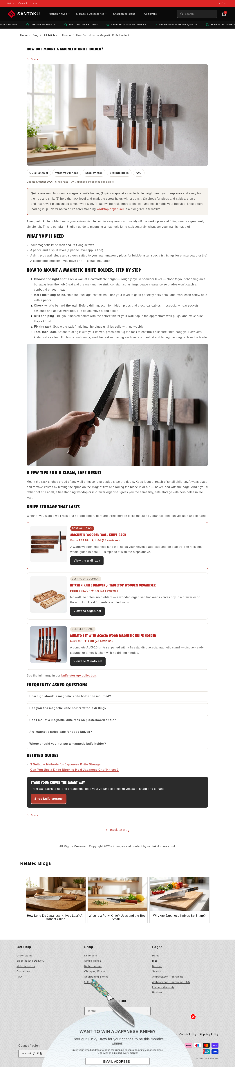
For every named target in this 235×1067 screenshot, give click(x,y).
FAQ (139, 172)
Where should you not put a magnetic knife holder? (67, 743)
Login (33, 3)
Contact (22, 3)
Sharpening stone (124, 13)
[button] (197, 14)
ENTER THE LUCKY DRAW (117, 1055)
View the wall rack (87, 560)
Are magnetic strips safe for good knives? (60, 731)
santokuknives (211, 1058)
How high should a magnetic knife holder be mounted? (70, 696)
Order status (24, 955)
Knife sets (90, 955)
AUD (220, 3)
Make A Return (26, 966)
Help (9, 3)
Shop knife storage (48, 798)
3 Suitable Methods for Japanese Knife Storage (65, 764)
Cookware (150, 13)
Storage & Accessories (90, 13)
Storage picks (119, 172)
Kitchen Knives (57, 13)
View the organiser (87, 611)
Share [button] (34, 59)
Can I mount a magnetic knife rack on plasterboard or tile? (72, 720)
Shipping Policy (208, 1034)
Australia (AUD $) (32, 1053)
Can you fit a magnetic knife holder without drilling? (68, 708)
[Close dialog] (193, 1000)
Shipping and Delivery (30, 960)
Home (156, 955)
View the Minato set (87, 661)
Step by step (94, 172)
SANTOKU (28, 13)
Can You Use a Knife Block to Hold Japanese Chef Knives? (74, 769)
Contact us (23, 971)
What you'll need (66, 172)
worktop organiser (110, 209)
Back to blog (119, 830)
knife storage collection (78, 675)
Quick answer (38, 172)
